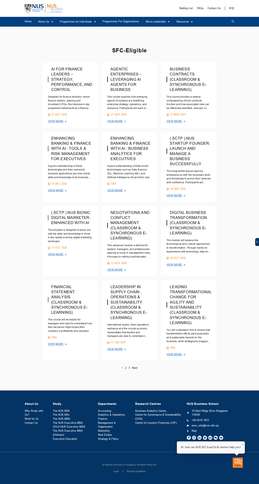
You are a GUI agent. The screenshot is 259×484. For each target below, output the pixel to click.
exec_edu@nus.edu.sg (205, 425)
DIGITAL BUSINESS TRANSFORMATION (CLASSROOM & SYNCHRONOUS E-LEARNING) (188, 222)
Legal (116, 471)
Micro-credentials (156, 21)
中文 (231, 8)
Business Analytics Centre (150, 411)
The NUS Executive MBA (68, 422)
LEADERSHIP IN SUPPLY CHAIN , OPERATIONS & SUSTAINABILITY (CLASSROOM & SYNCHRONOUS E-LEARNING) (128, 302)
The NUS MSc (61, 414)
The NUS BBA (61, 411)
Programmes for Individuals (76, 21)
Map (194, 430)
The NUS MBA (61, 418)
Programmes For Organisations (120, 21)
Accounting (104, 411)
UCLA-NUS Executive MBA (69, 426)
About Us (44, 21)
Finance (102, 418)
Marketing (103, 430)
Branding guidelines (136, 471)
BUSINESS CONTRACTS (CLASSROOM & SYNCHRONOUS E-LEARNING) (188, 79)
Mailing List (186, 8)
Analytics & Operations (111, 414)
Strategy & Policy (108, 439)
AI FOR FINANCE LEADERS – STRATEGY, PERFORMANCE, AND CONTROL (71, 79)
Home (28, 21)
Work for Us (32, 418)
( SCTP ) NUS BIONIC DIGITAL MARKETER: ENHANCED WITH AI (71, 217)
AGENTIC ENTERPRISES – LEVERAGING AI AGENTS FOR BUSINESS (126, 79)
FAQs (200, 8)
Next (134, 368)
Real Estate (105, 434)
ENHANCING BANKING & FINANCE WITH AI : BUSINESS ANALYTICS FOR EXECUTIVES (130, 148)
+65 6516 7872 (200, 420)
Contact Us (214, 8)
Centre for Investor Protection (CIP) (156, 422)
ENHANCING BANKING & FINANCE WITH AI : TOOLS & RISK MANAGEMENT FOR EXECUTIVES (71, 148)
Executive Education (65, 439)
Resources (183, 21)
